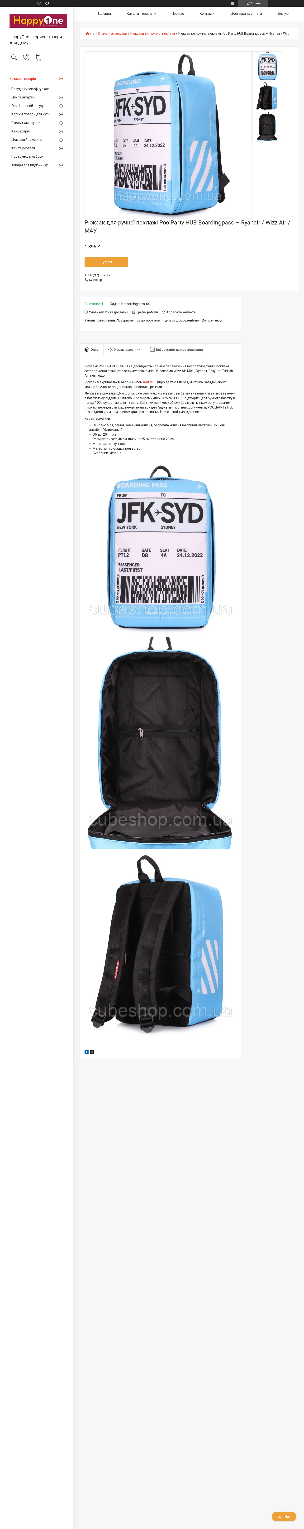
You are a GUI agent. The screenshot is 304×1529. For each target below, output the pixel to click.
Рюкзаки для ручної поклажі (152, 33)
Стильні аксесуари (25, 123)
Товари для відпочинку (29, 165)
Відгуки (284, 13)
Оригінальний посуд (27, 106)
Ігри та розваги (23, 148)
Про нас (178, 13)
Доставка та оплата (246, 13)
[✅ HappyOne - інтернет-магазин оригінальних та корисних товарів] (37, 21)
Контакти (207, 13)
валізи (148, 382)
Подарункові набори (27, 156)
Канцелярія (20, 131)
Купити (106, 262)
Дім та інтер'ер (23, 97)
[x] (92, 1053)
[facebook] (87, 1053)
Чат (288, 1517)
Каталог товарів (23, 79)
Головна (104, 13)
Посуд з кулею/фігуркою (30, 89)
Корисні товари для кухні (30, 114)
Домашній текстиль (26, 139)
